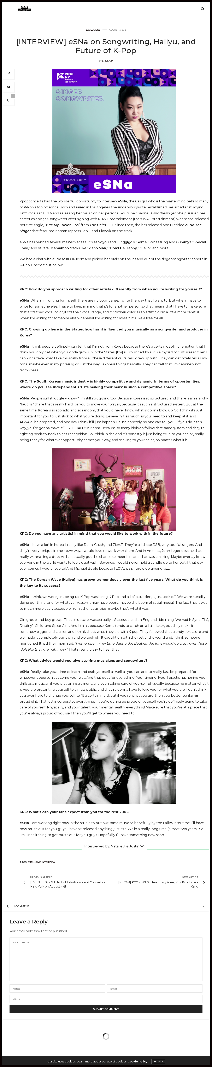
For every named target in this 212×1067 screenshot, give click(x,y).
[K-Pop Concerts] (24, 9)
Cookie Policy (137, 1061)
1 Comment (22, 906)
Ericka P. (107, 60)
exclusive (34, 862)
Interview (48, 862)
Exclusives (93, 30)
